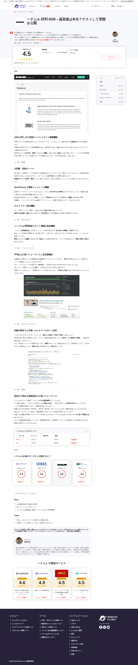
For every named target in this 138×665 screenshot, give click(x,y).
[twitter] (104, 627)
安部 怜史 (115, 41)
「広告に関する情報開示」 (127, 1)
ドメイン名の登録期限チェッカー (53, 630)
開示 (72, 634)
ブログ (73, 623)
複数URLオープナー (48, 637)
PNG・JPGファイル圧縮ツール (52, 620)
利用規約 (74, 647)
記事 (72, 654)
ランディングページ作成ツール (22, 627)
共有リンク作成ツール (49, 627)
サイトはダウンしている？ (51, 634)
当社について (75, 620)
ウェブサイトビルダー (19, 620)
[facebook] (100, 627)
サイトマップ (75, 637)
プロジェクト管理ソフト (20, 630)
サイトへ (111, 57)
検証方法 (74, 640)
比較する (21, 482)
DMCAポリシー (76, 651)
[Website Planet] (14, 12)
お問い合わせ (75, 627)
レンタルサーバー (18, 623)
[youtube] (108, 627)
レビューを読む (21, 597)
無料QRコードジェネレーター (52, 623)
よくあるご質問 (76, 630)
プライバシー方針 (77, 644)
